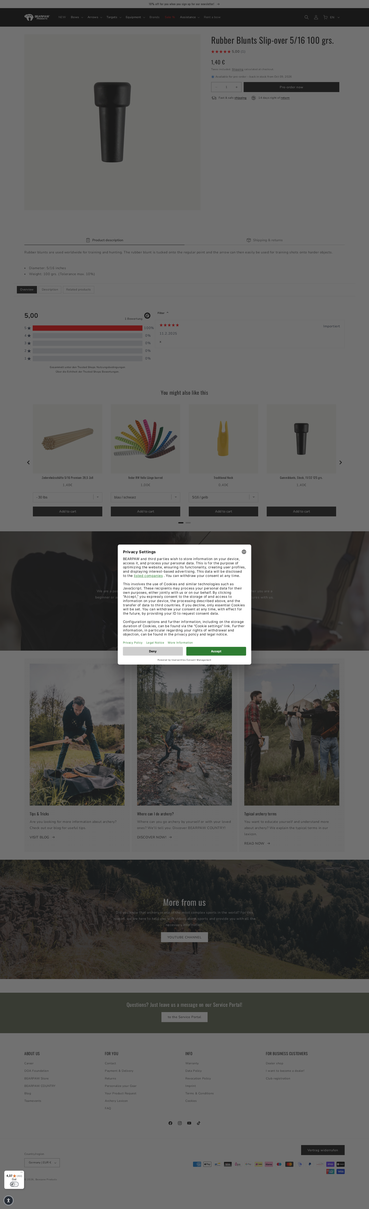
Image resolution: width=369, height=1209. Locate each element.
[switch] (14, 1184)
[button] (8, 1200)
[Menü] (21, 1173)
